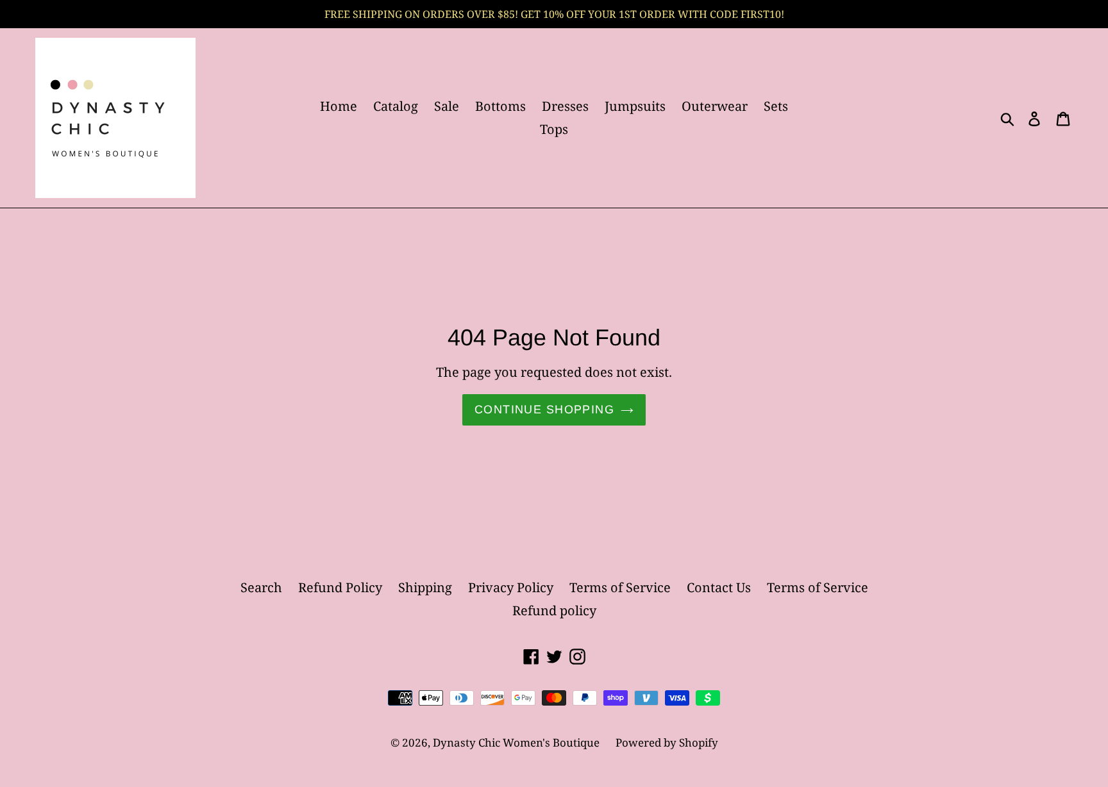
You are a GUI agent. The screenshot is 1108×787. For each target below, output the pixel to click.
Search (261, 587)
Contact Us (719, 587)
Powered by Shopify (667, 742)
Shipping (425, 587)
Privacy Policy (510, 587)
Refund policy (554, 610)
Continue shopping (544, 409)
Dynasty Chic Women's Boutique (516, 742)
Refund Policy (340, 587)
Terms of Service (620, 587)
